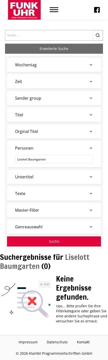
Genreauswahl (28, 227)
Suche (54, 241)
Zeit (18, 81)
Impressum (28, 342)
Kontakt (83, 342)
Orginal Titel (26, 131)
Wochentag (26, 65)
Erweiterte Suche (54, 48)
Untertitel (24, 177)
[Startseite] (24, 10)
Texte (20, 193)
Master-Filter (27, 210)
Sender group (28, 98)
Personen (24, 148)
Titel (19, 115)
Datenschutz (57, 342)
